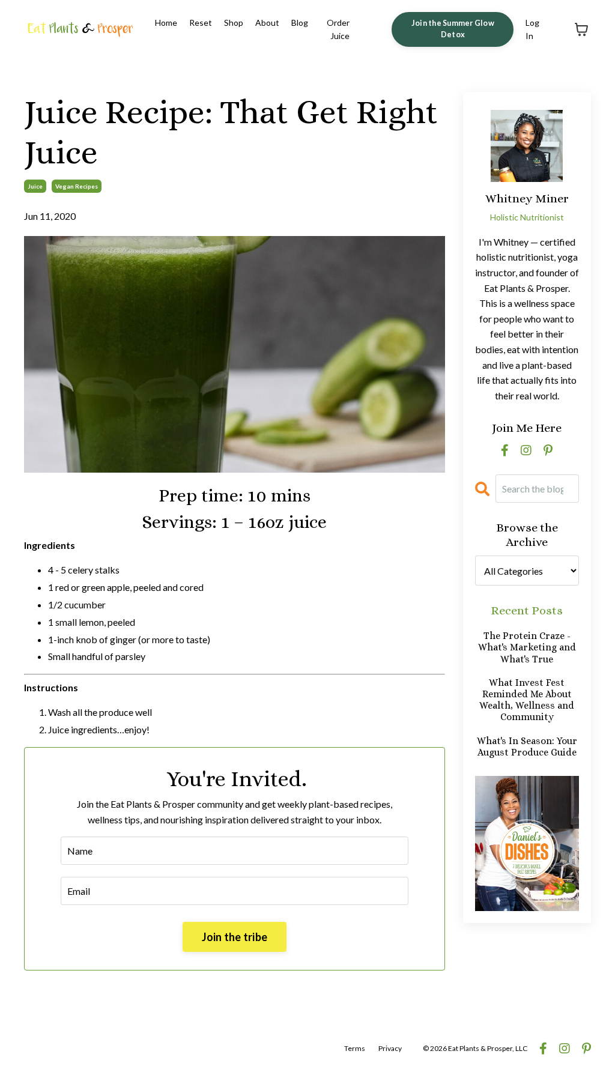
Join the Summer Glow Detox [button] (452, 29)
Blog (299, 22)
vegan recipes (76, 186)
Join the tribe (235, 936)
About (267, 22)
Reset (200, 22)
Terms (354, 1048)
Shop (233, 22)
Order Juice (338, 29)
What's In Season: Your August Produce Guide (527, 746)
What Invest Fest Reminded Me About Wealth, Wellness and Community (526, 700)
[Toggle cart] (581, 29)
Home (166, 22)
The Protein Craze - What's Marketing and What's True (527, 647)
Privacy (390, 1048)
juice (35, 186)
